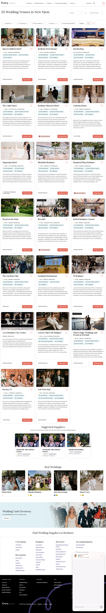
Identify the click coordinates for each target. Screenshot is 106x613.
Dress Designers (40, 552)
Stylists (58, 564)
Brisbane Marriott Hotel (48, 106)
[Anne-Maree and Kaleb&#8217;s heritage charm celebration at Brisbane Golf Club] (65, 480)
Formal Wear (39, 557)
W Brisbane (78, 276)
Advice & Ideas (57, 582)
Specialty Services (60, 561)
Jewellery (38, 562)
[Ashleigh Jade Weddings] (79, 440)
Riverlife (41, 219)
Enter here (6, 518)
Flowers (18, 549)
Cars (20, 592)
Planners (58, 559)
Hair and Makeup (40, 559)
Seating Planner (6, 587)
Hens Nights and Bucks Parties (62, 545)
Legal (50, 604)
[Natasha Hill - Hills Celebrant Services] (27, 440)
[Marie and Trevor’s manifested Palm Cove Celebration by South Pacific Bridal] (91, 480)
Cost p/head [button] (22, 23)
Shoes (37, 567)
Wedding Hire (19, 568)
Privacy (46, 604)
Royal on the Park (10, 219)
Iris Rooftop (78, 49)
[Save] (101, 106)
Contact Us (57, 587)
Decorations (19, 547)
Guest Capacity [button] (38, 23)
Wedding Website (6, 592)
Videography (59, 569)
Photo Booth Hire (60, 554)
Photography (59, 556)
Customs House (80, 106)
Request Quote (98, 136)
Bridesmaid (39, 549)
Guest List (4, 584)
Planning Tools (6, 579)
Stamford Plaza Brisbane (84, 162)
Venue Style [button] (8, 23)
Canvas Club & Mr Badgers (49, 333)
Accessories (39, 544)
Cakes (17, 560)
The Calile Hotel (10, 106)
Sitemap (40, 604)
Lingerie (38, 564)
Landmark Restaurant (47, 276)
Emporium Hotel (10, 162)
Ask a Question (57, 584)
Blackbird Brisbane (46, 162)
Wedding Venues (20, 570)
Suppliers (22, 579)
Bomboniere (19, 558)
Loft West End (44, 389)
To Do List (4, 582)
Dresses (21, 584)
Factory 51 (7, 389)
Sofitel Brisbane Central (83, 219)
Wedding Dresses (40, 569)
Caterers (18, 563)
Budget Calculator (6, 589)
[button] (29, 3)
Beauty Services (40, 547)
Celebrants (18, 544)
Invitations (58, 549)
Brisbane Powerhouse (47, 49)
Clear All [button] (81, 23)
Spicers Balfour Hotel (12, 49)
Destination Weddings (42, 582)
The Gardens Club (10, 276)
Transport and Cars (61, 566)
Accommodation (80, 544)
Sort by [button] (68, 23)
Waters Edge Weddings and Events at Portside (85, 334)
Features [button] (52, 23)
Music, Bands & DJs (61, 551)
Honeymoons (79, 547)
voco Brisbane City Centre (14, 333)
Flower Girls (39, 554)
